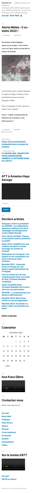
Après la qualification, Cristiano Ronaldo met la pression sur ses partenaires (16, 287)
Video (4, 445)
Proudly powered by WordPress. (18, 488)
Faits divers (7, 423)
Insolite (5, 438)
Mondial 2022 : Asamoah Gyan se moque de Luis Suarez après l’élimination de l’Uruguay (15, 268)
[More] (21, 16)
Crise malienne (9, 432)
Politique (6, 419)
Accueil (5, 15)
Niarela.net (6, 3)
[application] (16, 191)
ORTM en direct (9, 479)
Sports (5, 426)
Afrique (5, 429)
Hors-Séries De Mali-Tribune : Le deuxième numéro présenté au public (16, 238)
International (8, 442)
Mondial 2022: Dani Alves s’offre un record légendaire (15, 299)
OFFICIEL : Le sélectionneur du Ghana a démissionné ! (16, 293)
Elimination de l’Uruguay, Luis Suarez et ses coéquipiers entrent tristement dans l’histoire (16, 257)
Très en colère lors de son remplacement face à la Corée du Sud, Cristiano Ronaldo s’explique (16, 278)
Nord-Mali (14, 15)
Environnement (8, 132)
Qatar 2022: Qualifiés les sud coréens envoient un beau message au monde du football (15, 247)
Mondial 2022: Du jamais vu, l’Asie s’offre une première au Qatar (15, 305)
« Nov (7, 366)
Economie (6, 435)
